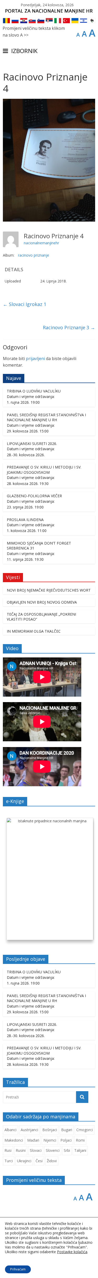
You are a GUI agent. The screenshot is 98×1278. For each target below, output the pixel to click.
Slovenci (53, 1150)
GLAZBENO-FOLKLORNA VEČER (34, 495)
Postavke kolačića (72, 1252)
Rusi (7, 1150)
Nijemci (49, 1140)
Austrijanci (29, 1129)
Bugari (66, 1129)
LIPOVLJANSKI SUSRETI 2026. (32, 443)
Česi (39, 1160)
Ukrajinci (24, 1160)
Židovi (52, 1160)
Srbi (67, 1150)
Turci (8, 1160)
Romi (80, 1140)
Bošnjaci (49, 1129)
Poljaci (66, 1140)
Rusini (21, 1150)
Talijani (80, 1150)
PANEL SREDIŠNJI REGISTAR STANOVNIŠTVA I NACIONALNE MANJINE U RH (46, 417)
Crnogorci (84, 1129)
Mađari (33, 1140)
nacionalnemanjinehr (41, 242)
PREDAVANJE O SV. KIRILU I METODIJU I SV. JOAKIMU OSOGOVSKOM (44, 470)
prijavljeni (35, 358)
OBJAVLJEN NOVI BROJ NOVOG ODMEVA (42, 602)
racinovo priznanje (33, 255)
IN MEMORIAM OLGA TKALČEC (34, 631)
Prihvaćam (18, 1269)
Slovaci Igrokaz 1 (24, 304)
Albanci (10, 1129)
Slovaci (36, 1150)
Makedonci (13, 1140)
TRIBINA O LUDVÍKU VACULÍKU (34, 391)
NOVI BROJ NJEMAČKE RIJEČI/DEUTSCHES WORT (49, 590)
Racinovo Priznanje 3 (69, 327)
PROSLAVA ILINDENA (25, 519)
